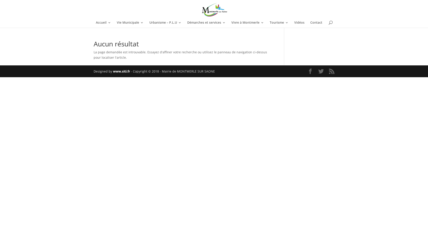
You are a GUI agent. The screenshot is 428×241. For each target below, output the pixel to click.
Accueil (101, 23)
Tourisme (277, 23)
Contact (316, 23)
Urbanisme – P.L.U (163, 23)
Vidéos (299, 23)
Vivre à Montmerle (245, 23)
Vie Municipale (128, 23)
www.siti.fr (121, 71)
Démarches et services (204, 23)
